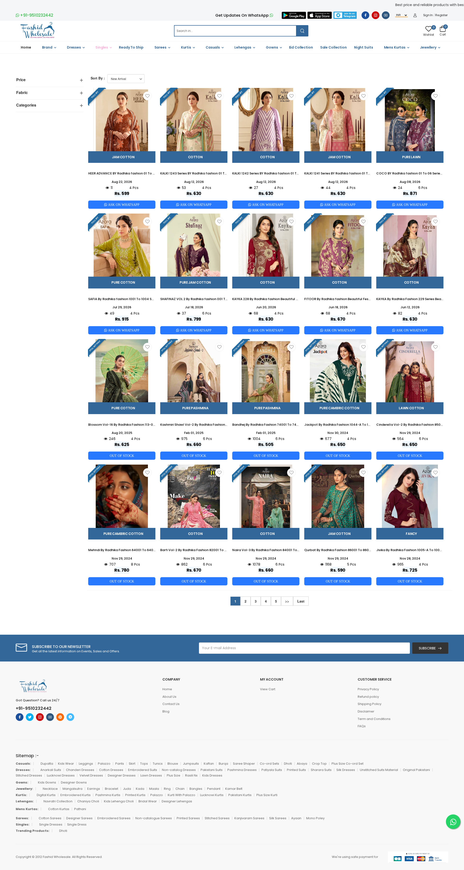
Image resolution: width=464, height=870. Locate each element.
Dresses (74, 47)
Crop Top (319, 763)
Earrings (93, 788)
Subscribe (427, 648)
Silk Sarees (277, 818)
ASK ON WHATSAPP (123, 204)
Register (441, 15)
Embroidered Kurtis (75, 795)
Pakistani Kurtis (240, 795)
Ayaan (296, 818)
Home (26, 47)
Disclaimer (366, 711)
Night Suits (363, 47)
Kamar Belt (233, 788)
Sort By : (98, 78)
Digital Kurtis (46, 795)
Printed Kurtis (135, 795)
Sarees (160, 47)
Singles (101, 47)
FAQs (362, 726)
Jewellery (428, 47)
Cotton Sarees (50, 818)
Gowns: (22, 782)
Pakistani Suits (212, 769)
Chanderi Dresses (80, 769)
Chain (180, 788)
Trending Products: (33, 830)
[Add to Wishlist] (147, 96)
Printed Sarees (188, 818)
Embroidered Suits (142, 769)
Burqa (223, 763)
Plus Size (173, 775)
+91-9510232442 (36, 15)
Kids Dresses (212, 775)
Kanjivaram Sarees (249, 818)
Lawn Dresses (151, 775)
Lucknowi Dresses (61, 775)
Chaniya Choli (88, 801)
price (21, 79)
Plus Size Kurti (266, 795)
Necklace (50, 788)
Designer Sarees (79, 818)
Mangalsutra (72, 788)
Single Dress (77, 824)
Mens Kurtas (395, 47)
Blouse (172, 763)
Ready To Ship (131, 47)
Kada (140, 788)
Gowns (272, 47)
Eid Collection (301, 47)
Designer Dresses (122, 775)
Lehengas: (25, 801)
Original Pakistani (416, 769)
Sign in (428, 15)
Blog (165, 711)
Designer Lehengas (177, 801)
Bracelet (111, 788)
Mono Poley (315, 818)
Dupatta (47, 763)
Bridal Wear (147, 801)
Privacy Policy (368, 689)
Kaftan (209, 763)
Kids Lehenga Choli (119, 801)
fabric (22, 92)
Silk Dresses (345, 769)
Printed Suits (296, 769)
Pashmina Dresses (242, 769)
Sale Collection (333, 47)
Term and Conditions (374, 719)
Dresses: (23, 769)
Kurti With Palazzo (181, 795)
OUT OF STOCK (122, 455)
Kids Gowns (47, 782)
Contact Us (171, 704)
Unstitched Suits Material (379, 769)
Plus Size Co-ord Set (347, 763)
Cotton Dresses (111, 769)
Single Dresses (50, 824)
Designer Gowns (74, 782)
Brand (47, 47)
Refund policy (368, 696)
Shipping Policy (369, 704)
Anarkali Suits (50, 769)
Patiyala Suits (271, 769)
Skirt (132, 763)
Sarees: (22, 818)
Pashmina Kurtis (107, 795)
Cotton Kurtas (58, 809)
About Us (169, 696)
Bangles (195, 788)
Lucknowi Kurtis (212, 795)
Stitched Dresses (29, 775)
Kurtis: (21, 795)
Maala (154, 788)
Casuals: (23, 763)
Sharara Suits (321, 769)
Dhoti (288, 763)
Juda (127, 788)
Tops (144, 763)
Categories (26, 105)
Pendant (213, 788)
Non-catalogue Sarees (153, 818)
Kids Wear (66, 763)
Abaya (302, 763)
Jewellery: (24, 788)
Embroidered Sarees (113, 818)
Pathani (80, 809)
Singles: (22, 824)
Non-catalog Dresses (179, 769)
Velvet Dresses (91, 775)
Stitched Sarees (217, 818)
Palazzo (104, 763)
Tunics (158, 763)
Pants (119, 763)
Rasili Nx (191, 775)
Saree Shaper (244, 763)
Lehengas (242, 47)
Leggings (86, 763)
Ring (167, 788)
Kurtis (186, 47)
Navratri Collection (58, 801)
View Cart (267, 689)
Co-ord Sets (269, 763)
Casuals (213, 47)
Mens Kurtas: (27, 809)
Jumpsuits (191, 763)
